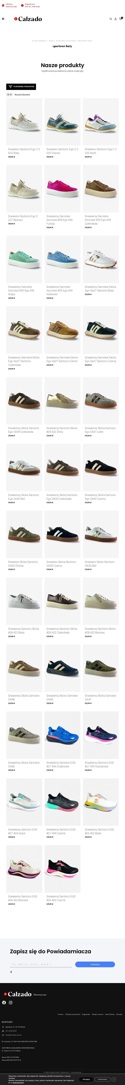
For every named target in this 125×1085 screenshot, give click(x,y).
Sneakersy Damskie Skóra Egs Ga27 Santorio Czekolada (23, 361)
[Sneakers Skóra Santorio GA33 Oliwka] (24, 534)
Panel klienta (110, 1014)
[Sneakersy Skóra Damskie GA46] (24, 735)
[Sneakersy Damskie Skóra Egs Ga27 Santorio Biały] (101, 259)
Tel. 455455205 (11, 1031)
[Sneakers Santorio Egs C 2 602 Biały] (24, 122)
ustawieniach (18, 1083)
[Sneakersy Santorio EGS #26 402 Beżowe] (24, 869)
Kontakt (119, 1014)
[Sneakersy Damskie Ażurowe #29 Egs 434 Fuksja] (62, 189)
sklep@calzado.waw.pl (13, 1035)
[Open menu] (3, 19)
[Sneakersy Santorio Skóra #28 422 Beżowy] (101, 601)
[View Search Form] (110, 19)
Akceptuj (86, 1079)
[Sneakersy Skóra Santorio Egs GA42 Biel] (24, 467)
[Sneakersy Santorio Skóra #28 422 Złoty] (62, 400)
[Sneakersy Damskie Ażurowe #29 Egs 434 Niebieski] (62, 259)
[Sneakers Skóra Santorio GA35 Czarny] (62, 534)
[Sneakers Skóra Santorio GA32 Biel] (101, 534)
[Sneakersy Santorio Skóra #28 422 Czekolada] (62, 601)
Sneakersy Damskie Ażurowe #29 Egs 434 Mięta (21, 290)
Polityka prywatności (72, 1014)
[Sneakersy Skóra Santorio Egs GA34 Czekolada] (62, 467)
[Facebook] (4, 1002)
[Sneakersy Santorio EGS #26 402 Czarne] (62, 869)
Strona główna (39, 41)
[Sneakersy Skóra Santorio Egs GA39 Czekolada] (24, 400)
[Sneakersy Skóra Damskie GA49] (62, 668)
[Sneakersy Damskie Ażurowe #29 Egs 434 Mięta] (24, 259)
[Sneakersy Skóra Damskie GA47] (101, 668)
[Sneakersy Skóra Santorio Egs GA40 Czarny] (101, 467)
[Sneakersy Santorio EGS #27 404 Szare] (24, 802)
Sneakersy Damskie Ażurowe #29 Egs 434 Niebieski (60, 290)
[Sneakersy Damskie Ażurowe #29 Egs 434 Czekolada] (101, 189)
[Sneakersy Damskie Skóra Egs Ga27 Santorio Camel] (62, 330)
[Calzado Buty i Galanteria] (28, 19)
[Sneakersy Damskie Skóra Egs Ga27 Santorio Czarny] (101, 330)
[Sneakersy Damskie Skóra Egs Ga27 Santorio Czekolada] (24, 330)
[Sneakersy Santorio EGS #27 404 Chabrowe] (62, 735)
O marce (60, 1014)
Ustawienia (102, 1079)
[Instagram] (10, 1002)
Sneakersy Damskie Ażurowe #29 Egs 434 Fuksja (60, 220)
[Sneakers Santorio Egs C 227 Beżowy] (24, 189)
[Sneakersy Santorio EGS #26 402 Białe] (101, 802)
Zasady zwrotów (97, 1014)
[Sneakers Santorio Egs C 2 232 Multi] (101, 122)
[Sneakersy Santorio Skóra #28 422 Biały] (24, 601)
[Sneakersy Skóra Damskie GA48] (24, 668)
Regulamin (86, 1014)
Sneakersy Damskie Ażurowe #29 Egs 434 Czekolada (98, 220)
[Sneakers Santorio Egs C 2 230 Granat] (62, 122)
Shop (51, 41)
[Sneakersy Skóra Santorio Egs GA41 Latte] (101, 400)
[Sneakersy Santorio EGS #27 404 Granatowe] (101, 735)
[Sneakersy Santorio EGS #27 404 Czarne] (62, 802)
